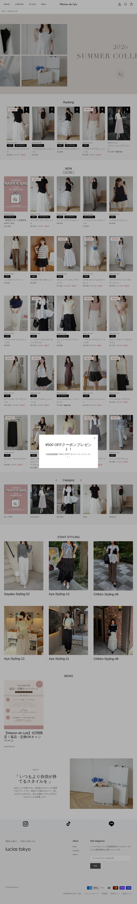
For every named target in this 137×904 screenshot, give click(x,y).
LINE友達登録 (52, 454)
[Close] (95, 438)
